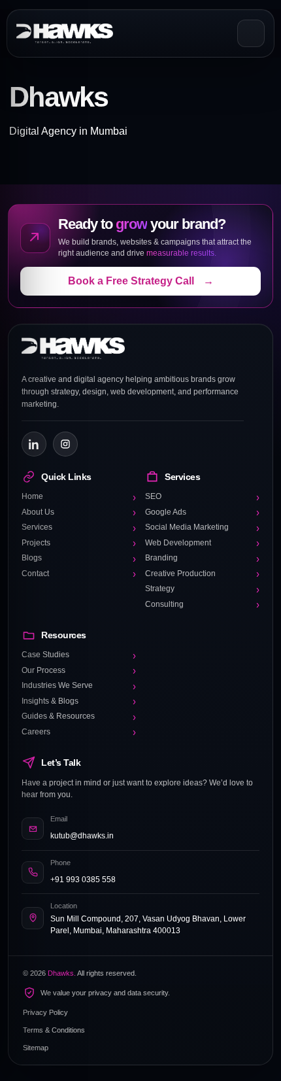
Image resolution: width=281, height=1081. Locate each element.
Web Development (202, 543)
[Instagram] (65, 444)
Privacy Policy (45, 1012)
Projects (79, 543)
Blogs (79, 558)
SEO (202, 497)
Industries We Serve (79, 686)
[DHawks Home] (64, 34)
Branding (202, 558)
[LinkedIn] (34, 444)
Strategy (202, 589)
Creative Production (202, 574)
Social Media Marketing (202, 528)
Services (79, 528)
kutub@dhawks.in (82, 835)
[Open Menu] (251, 33)
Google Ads (202, 512)
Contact (79, 574)
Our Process (79, 671)
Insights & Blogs (79, 701)
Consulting (202, 605)
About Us (79, 512)
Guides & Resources (79, 717)
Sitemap (35, 1048)
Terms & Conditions (54, 1030)
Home (79, 497)
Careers (79, 732)
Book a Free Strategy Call (141, 280)
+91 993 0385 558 (83, 879)
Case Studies (79, 655)
